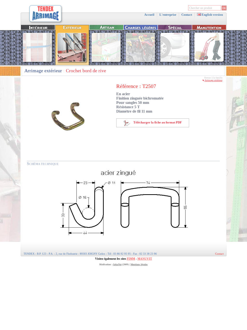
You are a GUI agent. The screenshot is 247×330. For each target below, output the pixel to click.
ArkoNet (117, 264)
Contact (186, 14)
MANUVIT (144, 258)
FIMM (131, 258)
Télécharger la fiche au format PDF (157, 122)
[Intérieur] (38, 64)
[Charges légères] (141, 64)
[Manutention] (209, 64)
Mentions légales (139, 264)
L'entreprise (167, 14)
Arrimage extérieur (43, 70)
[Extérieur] (72, 64)
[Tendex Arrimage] (45, 23)
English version (212, 14)
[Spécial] (175, 64)
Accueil (149, 14)
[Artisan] (106, 64)
